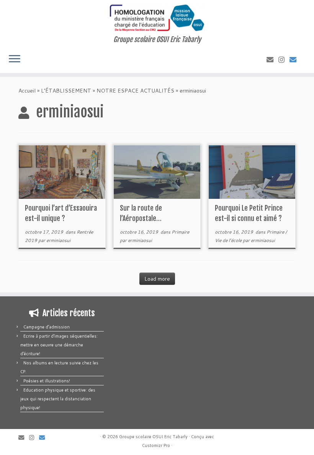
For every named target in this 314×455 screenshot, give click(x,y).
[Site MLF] (295, 60)
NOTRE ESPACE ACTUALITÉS (135, 90)
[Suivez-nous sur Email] (272, 60)
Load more (157, 279)
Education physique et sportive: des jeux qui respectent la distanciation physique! (57, 399)
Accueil (27, 90)
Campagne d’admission (46, 327)
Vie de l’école (229, 240)
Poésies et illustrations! (46, 381)
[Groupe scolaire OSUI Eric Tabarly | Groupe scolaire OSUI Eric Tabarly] (157, 18)
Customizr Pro (156, 445)
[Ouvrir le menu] (14, 59)
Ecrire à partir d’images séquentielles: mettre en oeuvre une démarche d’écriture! (59, 345)
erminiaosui (58, 240)
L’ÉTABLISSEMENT (66, 90)
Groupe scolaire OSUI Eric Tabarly (153, 437)
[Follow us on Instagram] (283, 60)
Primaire (180, 232)
